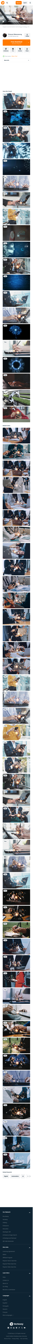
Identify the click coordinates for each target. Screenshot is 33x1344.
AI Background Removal (9, 1237)
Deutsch (5, 1308)
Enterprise (6, 1225)
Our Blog (5, 1286)
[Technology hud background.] (16, 364)
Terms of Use (6, 1338)
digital (6, 1175)
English (5, 1299)
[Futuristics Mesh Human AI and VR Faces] (16, 249)
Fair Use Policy (23, 1338)
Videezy (5, 1222)
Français (5, 1311)
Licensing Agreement (9, 1250)
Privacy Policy (14, 1338)
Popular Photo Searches (9, 1263)
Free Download (16, 42)
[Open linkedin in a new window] (13, 1327)
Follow (27, 36)
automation (15, 1175)
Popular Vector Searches (9, 1260)
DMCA (4, 1254)
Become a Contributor (9, 1289)
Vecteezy (5, 1218)
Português (6, 1305)
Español (5, 1302)
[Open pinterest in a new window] (16, 1327)
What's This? (14, 56)
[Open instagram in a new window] (10, 1327)
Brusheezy (6, 1215)
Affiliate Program (7, 1257)
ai (23, 1175)
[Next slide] (26, 1175)
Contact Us (6, 1279)
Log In (25, 2)
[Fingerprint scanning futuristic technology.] (16, 232)
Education (5, 1228)
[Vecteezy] (2, 2)
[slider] (14, 21)
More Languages (7, 1314)
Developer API (7, 1231)
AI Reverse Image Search (10, 1234)
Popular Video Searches (9, 1266)
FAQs (4, 1276)
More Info (6, 59)
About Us (5, 1282)
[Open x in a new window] (21, 1327)
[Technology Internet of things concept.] (16, 166)
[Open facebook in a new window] (7, 1327)
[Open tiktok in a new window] (18, 1327)
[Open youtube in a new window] (24, 1327)
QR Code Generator (8, 1240)
